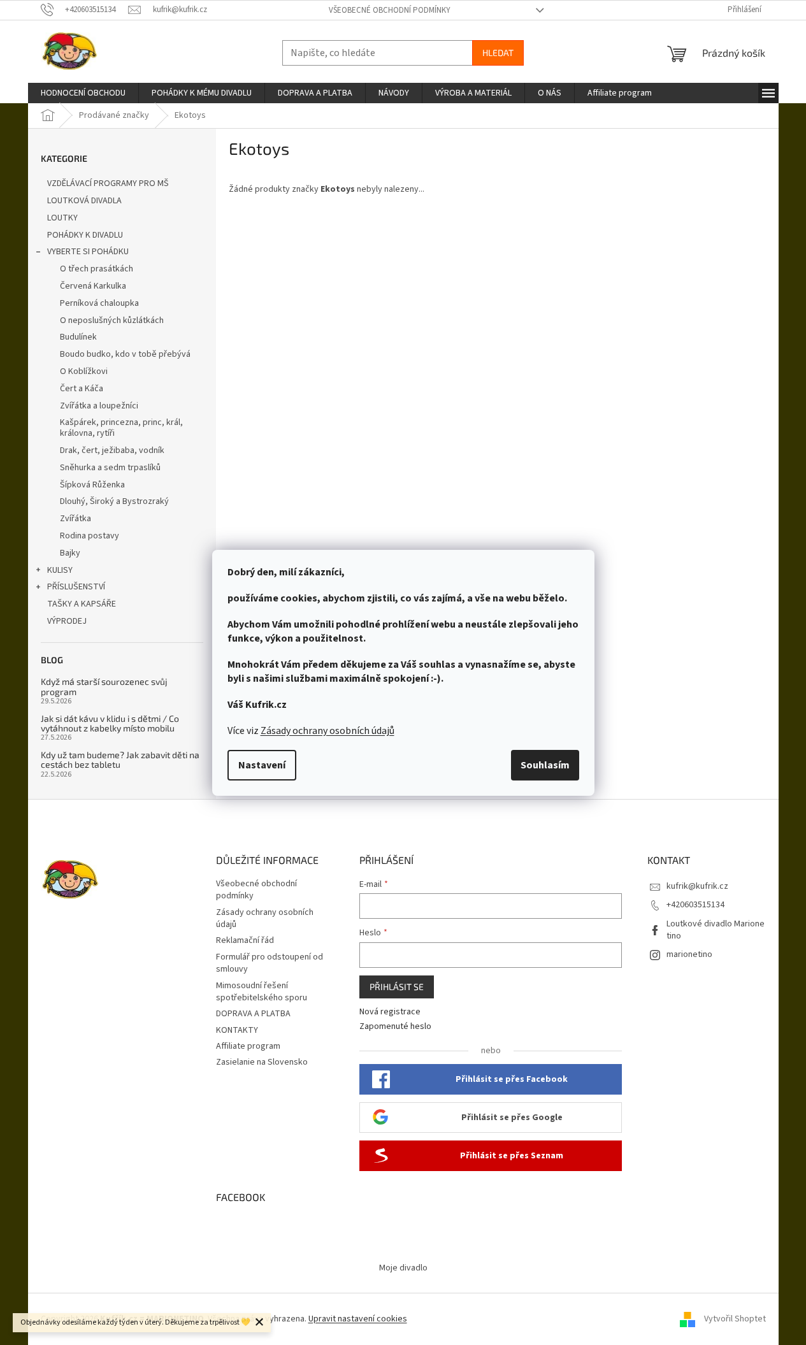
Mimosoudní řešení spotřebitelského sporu (261, 991)
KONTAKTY (237, 1030)
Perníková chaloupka (99, 303)
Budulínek (78, 337)
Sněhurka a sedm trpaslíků (110, 467)
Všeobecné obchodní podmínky (389, 10)
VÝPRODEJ (67, 621)
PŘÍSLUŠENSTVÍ (76, 586)
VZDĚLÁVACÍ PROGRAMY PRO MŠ (108, 183)
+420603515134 (695, 904)
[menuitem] (83, 93)
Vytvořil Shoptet (735, 1319)
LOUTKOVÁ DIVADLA (84, 200)
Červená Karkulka (93, 286)
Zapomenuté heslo (395, 1027)
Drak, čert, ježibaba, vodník (112, 450)
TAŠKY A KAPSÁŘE (81, 604)
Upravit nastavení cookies (357, 1319)
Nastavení (261, 765)
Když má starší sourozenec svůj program (104, 686)
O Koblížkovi (84, 371)
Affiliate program (248, 1046)
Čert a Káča (81, 388)
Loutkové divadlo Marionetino (715, 929)
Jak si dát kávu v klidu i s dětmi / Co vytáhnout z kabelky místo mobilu (110, 723)
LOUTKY (62, 218)
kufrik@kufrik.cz (697, 886)
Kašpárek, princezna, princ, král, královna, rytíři (121, 428)
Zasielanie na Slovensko (262, 1062)
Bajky (70, 553)
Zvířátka (75, 518)
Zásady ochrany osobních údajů (327, 731)
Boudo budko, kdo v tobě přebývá (125, 354)
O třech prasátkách (96, 269)
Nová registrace (390, 1012)
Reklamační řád (245, 940)
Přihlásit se (397, 986)
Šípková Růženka (92, 484)
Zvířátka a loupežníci (99, 405)
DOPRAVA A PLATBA (253, 1013)
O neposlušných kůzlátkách (112, 320)
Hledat (498, 52)
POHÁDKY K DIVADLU (85, 235)
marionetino (689, 954)
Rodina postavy (89, 535)
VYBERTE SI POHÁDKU (88, 251)
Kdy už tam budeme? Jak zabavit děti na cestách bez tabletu (120, 760)
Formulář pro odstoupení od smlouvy (269, 963)
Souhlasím (545, 765)
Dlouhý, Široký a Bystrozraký (114, 501)
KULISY (60, 570)
